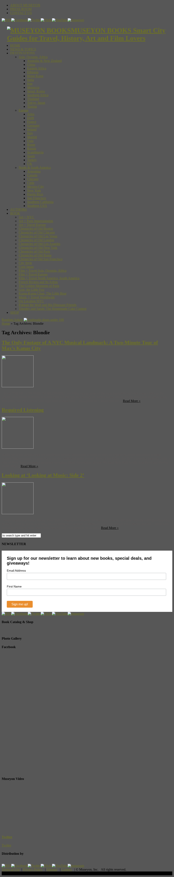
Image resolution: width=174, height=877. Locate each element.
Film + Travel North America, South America (49, 278)
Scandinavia (35, 152)
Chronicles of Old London (36, 240)
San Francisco (36, 198)
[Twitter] (34, 20)
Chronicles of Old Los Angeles (39, 244)
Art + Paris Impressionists (36, 221)
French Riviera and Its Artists (38, 282)
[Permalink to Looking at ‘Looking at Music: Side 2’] (18, 513)
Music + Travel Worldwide (37, 297)
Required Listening (23, 410)
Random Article (12, 320)
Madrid (32, 137)
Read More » (131, 401)
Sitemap (51, 869)
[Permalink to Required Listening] (18, 447)
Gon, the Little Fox (31, 289)
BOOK (15, 213)
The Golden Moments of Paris (39, 286)
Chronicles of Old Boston (36, 228)
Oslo (30, 141)
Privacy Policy (32, 869)
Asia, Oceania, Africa (33, 57)
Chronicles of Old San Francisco (40, 259)
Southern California (40, 202)
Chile (30, 183)
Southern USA (37, 205)
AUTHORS (18, 209)
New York (34, 190)
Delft (30, 118)
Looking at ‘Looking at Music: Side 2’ (43, 475)
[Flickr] (46, 20)
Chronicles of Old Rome (35, 255)
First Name (14, 586)
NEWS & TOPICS (23, 49)
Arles (30, 114)
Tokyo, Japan (36, 102)
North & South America (35, 167)
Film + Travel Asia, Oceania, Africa (42, 270)
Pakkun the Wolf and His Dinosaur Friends (47, 305)
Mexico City (35, 186)
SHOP (14, 312)
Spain (31, 156)
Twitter (7, 837)
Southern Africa (37, 95)
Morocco (33, 87)
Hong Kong (35, 76)
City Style (25, 263)
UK (29, 164)
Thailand (33, 99)
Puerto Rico (35, 194)
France (31, 122)
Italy (30, 133)
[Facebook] (19, 20)
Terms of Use (11, 869)
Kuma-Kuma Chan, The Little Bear (42, 293)
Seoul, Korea (36, 91)
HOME (15, 45)
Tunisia (32, 106)
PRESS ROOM (21, 9)
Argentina (34, 171)
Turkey (32, 160)
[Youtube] (60, 20)
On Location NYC (31, 301)
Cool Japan (26, 267)
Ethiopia (32, 72)
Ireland (31, 129)
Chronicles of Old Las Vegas (38, 236)
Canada (32, 175)
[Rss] (6, 20)
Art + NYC (26, 217)
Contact (66, 869)
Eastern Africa (36, 68)
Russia (31, 148)
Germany (33, 125)
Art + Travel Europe (32, 225)
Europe (23, 110)
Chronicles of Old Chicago (37, 232)
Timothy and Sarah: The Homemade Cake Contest (52, 308)
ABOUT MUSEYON (25, 5)
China (31, 64)
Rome (31, 144)
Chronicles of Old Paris (34, 251)
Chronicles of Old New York (38, 247)
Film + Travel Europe (33, 274)
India (30, 80)
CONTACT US (21, 13)
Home (6, 323)
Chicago (32, 179)
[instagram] (76, 20)
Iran (29, 83)
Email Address (16, 570)
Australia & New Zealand (44, 61)
